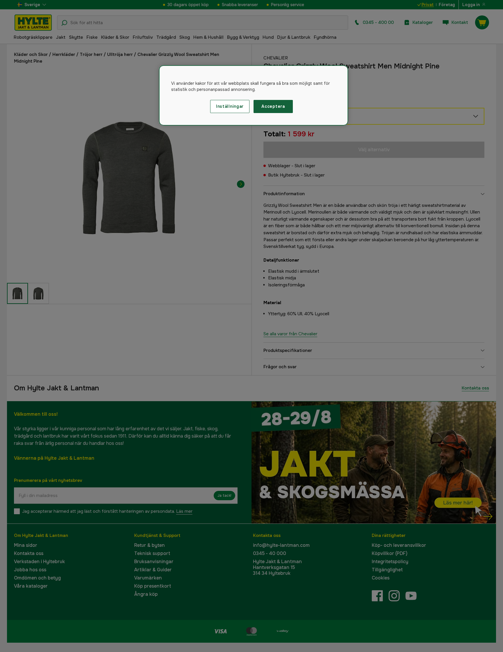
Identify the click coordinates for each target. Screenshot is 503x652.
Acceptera (273, 106)
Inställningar (230, 106)
